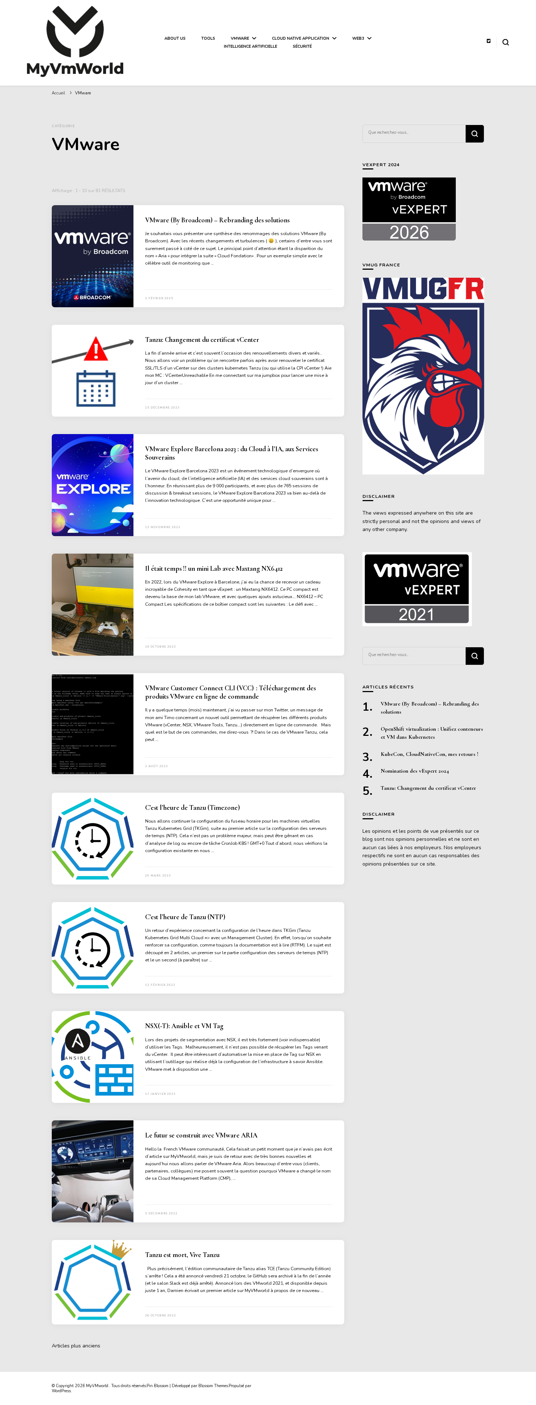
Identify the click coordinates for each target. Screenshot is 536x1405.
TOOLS (208, 38)
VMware (240, 38)
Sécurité (302, 46)
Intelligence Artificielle (250, 46)
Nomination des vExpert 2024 (415, 771)
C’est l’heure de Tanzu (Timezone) (193, 808)
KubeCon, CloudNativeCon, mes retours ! (429, 754)
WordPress (61, 1391)
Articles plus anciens (76, 1345)
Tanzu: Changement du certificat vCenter (202, 340)
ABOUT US (175, 38)
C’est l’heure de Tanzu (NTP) (186, 917)
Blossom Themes (213, 1386)
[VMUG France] (423, 376)
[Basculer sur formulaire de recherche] (505, 42)
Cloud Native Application (300, 38)
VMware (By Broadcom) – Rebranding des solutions (217, 220)
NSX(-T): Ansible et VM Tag (184, 1026)
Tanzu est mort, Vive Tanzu (182, 1255)
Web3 (358, 38)
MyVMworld (97, 1386)
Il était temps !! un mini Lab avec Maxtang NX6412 (214, 569)
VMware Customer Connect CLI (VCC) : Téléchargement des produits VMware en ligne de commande (230, 692)
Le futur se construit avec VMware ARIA (201, 1135)
